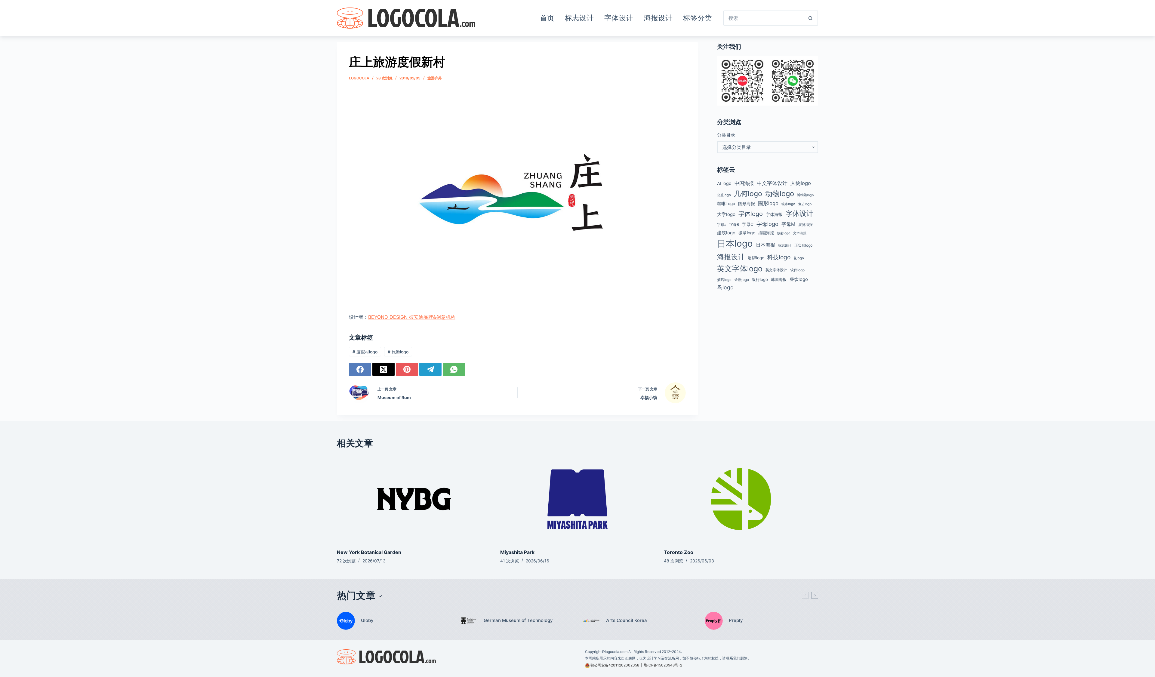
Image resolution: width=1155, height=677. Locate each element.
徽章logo (746, 232)
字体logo (750, 213)
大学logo (726, 214)
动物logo (779, 193)
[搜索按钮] (810, 18)
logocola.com (616, 651)
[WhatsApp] (454, 369)
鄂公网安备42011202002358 (614, 665)
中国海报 (744, 183)
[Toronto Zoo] (741, 499)
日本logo (735, 243)
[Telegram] (430, 369)
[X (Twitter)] (383, 369)
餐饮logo (799, 279)
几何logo (748, 193)
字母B (734, 224)
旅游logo (398, 351)
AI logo (724, 183)
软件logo (797, 270)
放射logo (783, 233)
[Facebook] (360, 369)
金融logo (742, 280)
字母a (721, 224)
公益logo (724, 195)
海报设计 (658, 18)
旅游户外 (434, 78)
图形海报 (746, 203)
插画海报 (766, 233)
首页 (547, 18)
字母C (747, 224)
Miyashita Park (517, 552)
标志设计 (579, 18)
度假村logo (365, 351)
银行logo (760, 279)
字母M (788, 224)
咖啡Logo (726, 203)
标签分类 (697, 18)
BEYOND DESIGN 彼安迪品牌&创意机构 (411, 317)
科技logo (778, 257)
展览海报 (805, 224)
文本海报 (799, 233)
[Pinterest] (407, 369)
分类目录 (726, 135)
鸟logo (725, 287)
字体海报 (774, 214)
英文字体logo (739, 268)
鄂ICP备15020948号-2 (663, 665)
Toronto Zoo (678, 552)
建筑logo (726, 232)
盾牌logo (756, 257)
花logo (798, 258)
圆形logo (768, 203)
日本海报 (765, 245)
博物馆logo (805, 195)
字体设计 (618, 18)
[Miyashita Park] (577, 499)
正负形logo (803, 245)
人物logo (800, 183)
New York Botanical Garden (369, 552)
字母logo (767, 223)
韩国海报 (779, 279)
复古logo (805, 204)
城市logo (788, 204)
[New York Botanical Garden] (414, 499)
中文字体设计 (772, 183)
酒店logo (724, 280)
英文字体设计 (776, 270)
